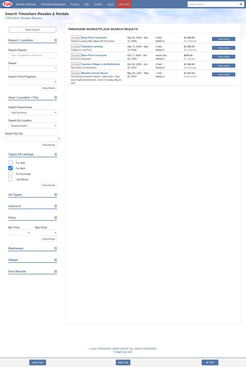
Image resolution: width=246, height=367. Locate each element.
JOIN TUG (37, 362)
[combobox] (32, 68)
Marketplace (53, 4)
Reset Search (32, 29)
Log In (110, 4)
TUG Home (12, 18)
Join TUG (124, 4)
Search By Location (20, 120)
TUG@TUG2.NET (123, 352)
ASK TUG (123, 362)
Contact (98, 4)
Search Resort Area (20, 107)
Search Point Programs (22, 76)
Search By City (14, 133)
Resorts (26, 4)
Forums (75, 4)
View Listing (223, 38)
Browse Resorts (31, 18)
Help (86, 4)
